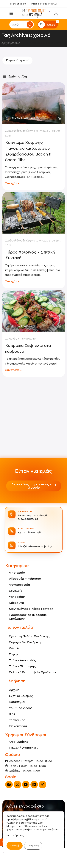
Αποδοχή (14, 845)
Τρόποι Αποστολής (22, 660)
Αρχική (14, 690)
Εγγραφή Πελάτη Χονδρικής (29, 636)
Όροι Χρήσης (19, 741)
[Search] (30, 24)
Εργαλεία (15, 590)
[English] (50, 11)
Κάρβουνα (16, 603)
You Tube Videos (20, 708)
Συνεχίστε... (13, 183)
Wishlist (15, 648)
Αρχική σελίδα (11, 43)
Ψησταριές (17, 572)
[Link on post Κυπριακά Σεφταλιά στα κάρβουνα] (33, 311)
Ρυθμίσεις (33, 845)
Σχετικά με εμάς (21, 696)
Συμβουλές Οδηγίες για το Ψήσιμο (26, 131)
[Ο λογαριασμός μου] (56, 13)
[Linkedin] (34, 784)
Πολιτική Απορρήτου (23, 747)
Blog (12, 714)
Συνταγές (11, 338)
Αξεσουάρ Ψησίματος (25, 578)
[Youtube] (25, 784)
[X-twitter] (17, 784)
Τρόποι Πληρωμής (22, 666)
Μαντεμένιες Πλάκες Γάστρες (31, 609)
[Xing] (42, 784)
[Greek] (50, 16)
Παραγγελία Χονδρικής (26, 642)
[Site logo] (34, 13)
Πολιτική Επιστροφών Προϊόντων (33, 672)
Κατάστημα (17, 702)
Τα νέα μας (17, 720)
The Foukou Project (23, 118)
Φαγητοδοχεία (19, 584)
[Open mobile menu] (11, 13)
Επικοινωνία (18, 726)
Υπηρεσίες (17, 597)
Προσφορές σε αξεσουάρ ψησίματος (28, 616)
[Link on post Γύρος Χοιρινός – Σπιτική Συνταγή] (33, 213)
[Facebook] (9, 784)
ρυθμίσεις (18, 835)
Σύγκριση (15, 654)
